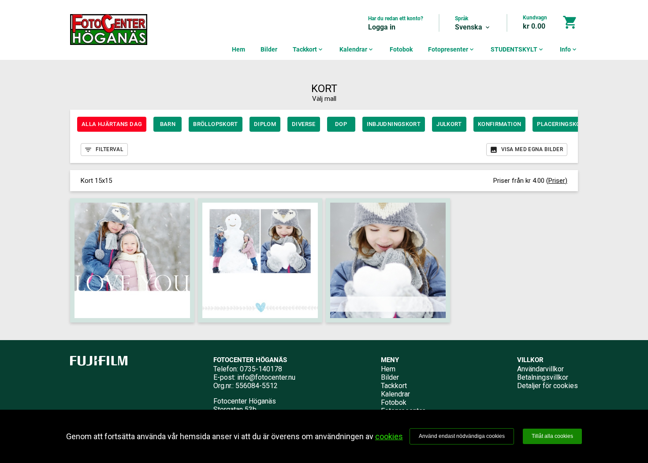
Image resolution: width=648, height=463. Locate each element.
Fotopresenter (451, 49)
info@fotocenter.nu (266, 377)
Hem (238, 49)
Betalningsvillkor (542, 377)
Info (569, 49)
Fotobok (401, 49)
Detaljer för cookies (547, 386)
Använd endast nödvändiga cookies (462, 436)
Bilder (269, 49)
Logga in (381, 27)
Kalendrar (356, 49)
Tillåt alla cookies (552, 436)
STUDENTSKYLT (517, 49)
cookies (389, 436)
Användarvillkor (540, 369)
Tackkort (308, 49)
